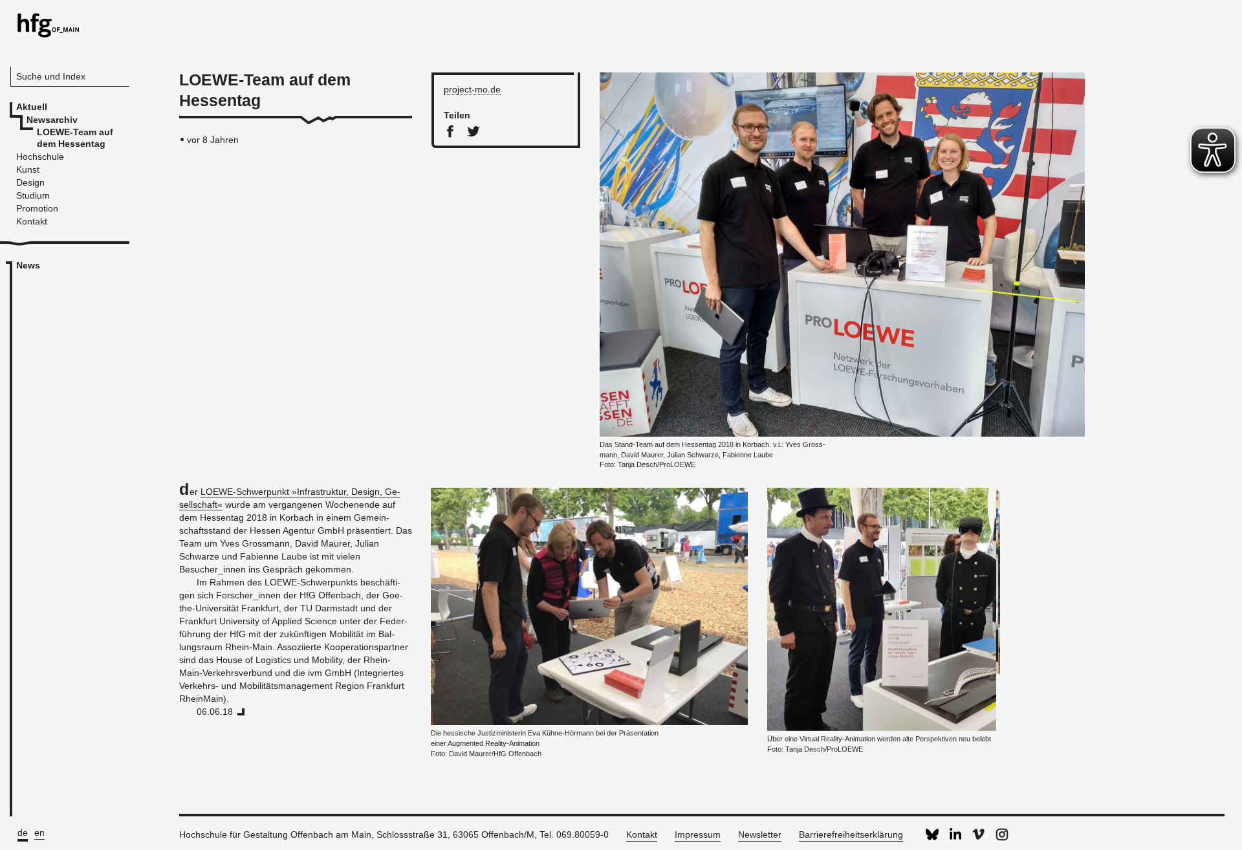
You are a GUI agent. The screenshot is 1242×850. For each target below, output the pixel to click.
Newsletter (759, 834)
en (39, 832)
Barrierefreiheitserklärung (851, 834)
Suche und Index (50, 76)
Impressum (698, 834)
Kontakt (641, 834)
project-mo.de (472, 89)
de (22, 832)
